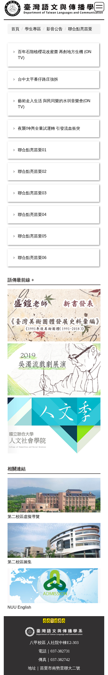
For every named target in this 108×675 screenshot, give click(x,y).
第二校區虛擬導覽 (24, 516)
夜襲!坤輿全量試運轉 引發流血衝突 (49, 128)
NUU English (19, 607)
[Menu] (99, 7)
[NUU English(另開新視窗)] (54, 585)
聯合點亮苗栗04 (32, 214)
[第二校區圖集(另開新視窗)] (54, 540)
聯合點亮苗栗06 (32, 257)
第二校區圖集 (20, 562)
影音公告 (54, 29)
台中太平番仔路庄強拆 (38, 79)
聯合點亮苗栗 (80, 29)
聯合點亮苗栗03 (32, 193)
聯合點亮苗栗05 (32, 236)
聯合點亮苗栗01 (32, 150)
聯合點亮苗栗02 (32, 171)
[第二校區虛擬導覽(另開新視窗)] (54, 495)
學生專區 (33, 29)
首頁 (15, 29)
